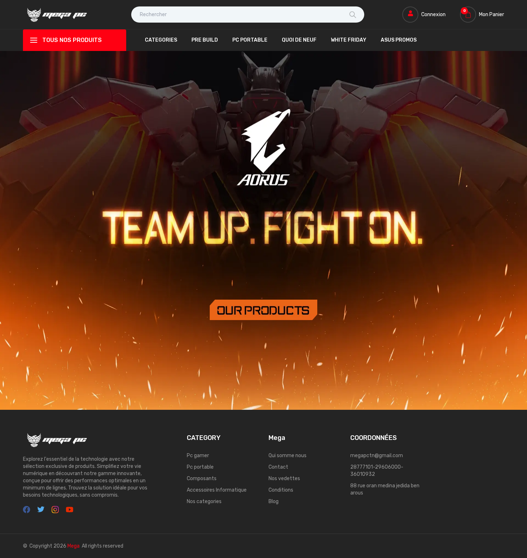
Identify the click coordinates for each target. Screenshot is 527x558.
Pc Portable (249, 40)
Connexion (433, 14)
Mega (73, 546)
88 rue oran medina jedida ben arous (384, 489)
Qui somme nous (288, 456)
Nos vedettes (284, 478)
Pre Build (204, 40)
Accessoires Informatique (217, 490)
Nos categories (204, 501)
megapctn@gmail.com (376, 456)
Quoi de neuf (299, 40)
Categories (161, 40)
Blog (274, 501)
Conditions (281, 490)
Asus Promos (399, 40)
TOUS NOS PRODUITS (72, 40)
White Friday (348, 40)
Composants (202, 478)
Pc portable (200, 467)
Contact (278, 467)
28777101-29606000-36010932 (376, 470)
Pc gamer (198, 456)
